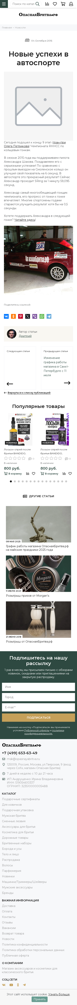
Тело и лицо (10, 854)
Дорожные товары (15, 838)
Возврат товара (13, 933)
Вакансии (9, 928)
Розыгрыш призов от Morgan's (27, 595)
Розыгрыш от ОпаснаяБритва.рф (29, 641)
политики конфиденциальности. (44, 732)
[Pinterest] (20, 316)
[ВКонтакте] (6, 316)
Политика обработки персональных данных (33, 950)
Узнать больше (59, 994)
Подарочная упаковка (18, 810)
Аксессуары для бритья (18, 827)
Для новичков (12, 804)
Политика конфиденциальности (25, 944)
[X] (27, 316)
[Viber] (34, 316)
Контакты (8, 917)
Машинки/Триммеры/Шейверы (24, 882)
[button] (11, 481)
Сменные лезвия (13, 821)
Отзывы (7, 922)
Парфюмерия (11, 871)
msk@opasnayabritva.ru (23, 759)
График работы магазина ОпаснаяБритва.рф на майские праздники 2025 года (37, 548)
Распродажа (11, 860)
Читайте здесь (24, 220)
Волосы (7, 865)
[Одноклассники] (13, 316)
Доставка (8, 906)
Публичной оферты (36, 730)
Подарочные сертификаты (21, 799)
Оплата (7, 911)
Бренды (7, 893)
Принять (40, 999)
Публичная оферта (15, 955)
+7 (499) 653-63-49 (19, 753)
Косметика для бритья (18, 832)
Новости (8, 939)
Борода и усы (12, 849)
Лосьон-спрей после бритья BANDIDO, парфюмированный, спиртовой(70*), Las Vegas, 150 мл (20, 451)
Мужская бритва (14, 815)
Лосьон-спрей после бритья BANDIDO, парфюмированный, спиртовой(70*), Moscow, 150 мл (55, 451)
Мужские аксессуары (17, 887)
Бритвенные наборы (16, 843)
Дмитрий (25, 336)
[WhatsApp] (41, 316)
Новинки (8, 876)
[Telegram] (49, 316)
